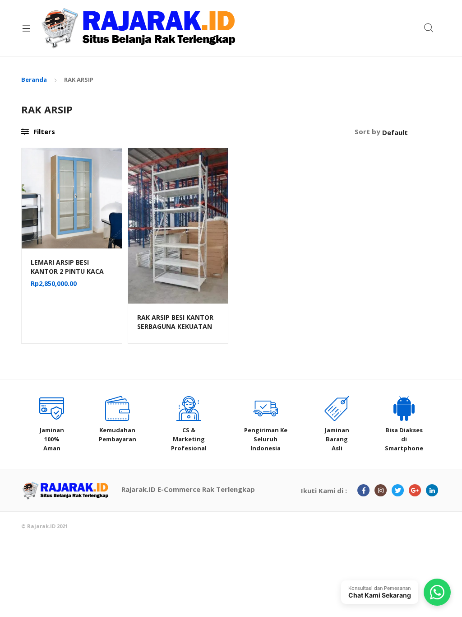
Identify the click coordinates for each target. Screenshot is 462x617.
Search (429, 28)
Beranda (34, 79)
